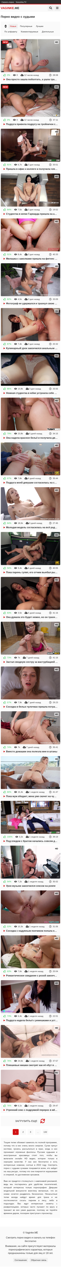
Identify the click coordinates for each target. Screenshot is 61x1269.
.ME (10, 8)
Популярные (26, 26)
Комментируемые (29, 31)
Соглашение (21, 1260)
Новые (13, 26)
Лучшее (39, 26)
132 (45, 1132)
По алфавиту (10, 31)
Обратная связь (38, 1260)
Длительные (48, 31)
